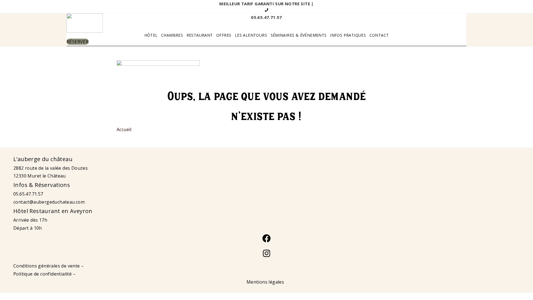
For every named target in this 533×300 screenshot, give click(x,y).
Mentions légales (265, 282)
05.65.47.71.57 (28, 194)
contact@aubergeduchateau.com (49, 202)
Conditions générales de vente (46, 266)
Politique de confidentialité (42, 274)
